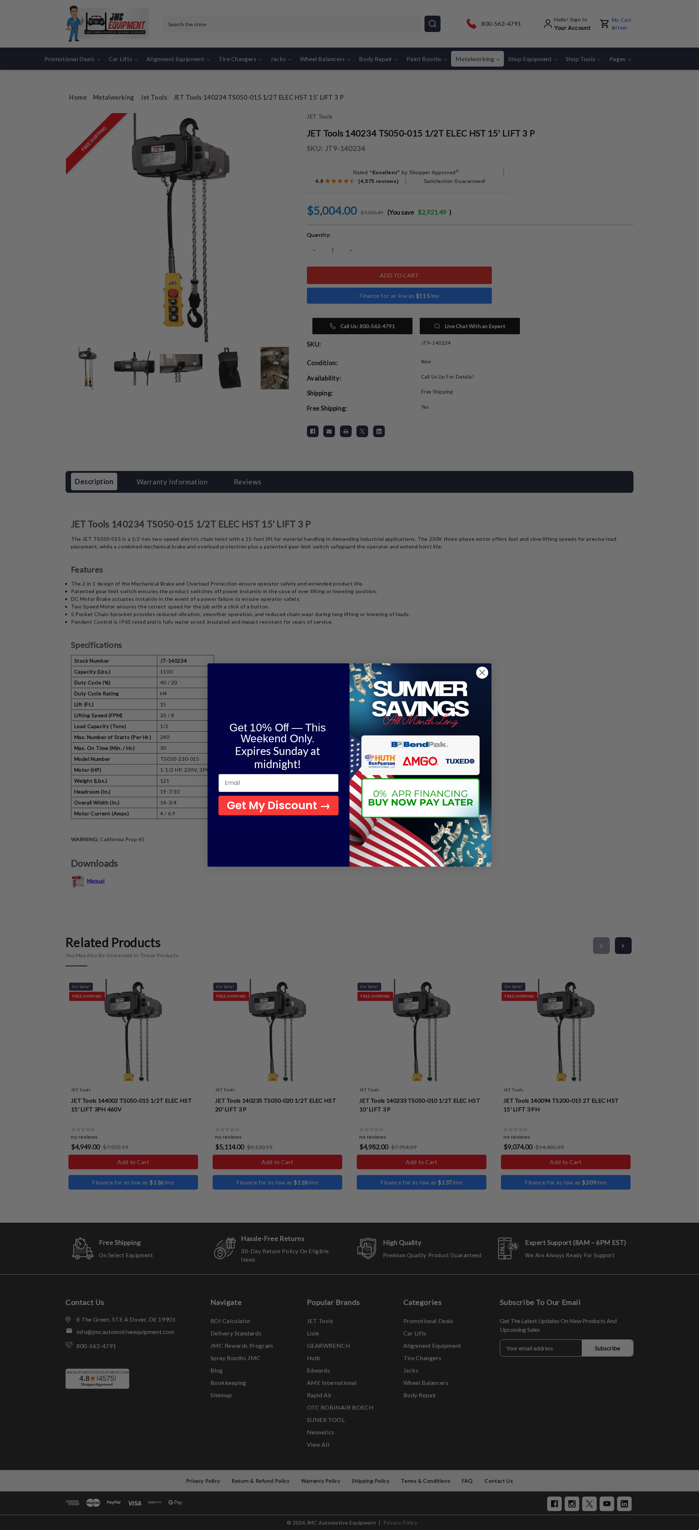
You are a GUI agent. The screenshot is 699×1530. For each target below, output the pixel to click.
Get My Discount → (279, 805)
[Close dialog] (482, 672)
